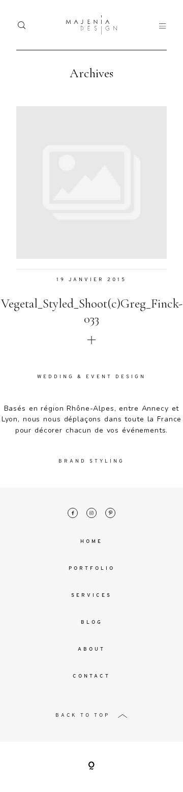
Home (91, 541)
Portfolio (92, 568)
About (91, 649)
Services (91, 595)
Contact (91, 676)
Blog (92, 622)
